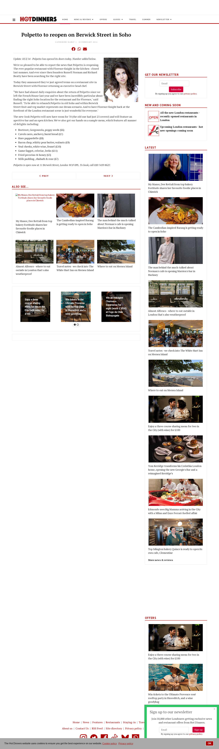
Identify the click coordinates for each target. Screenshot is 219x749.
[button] (67, 49)
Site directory (114, 728)
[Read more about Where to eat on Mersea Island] (116, 251)
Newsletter (163, 19)
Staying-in (129, 722)
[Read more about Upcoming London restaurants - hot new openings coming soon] (153, 130)
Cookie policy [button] (109, 743)
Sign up (198, 729)
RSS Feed (97, 728)
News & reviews (82, 19)
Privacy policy (133, 728)
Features (97, 722)
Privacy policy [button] (125, 743)
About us (67, 728)
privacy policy (190, 93)
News (86, 722)
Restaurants (113, 722)
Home (65, 19)
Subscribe (176, 89)
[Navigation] (14, 20)
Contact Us (82, 728)
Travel (132, 19)
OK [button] (209, 743)
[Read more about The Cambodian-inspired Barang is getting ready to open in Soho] (75, 205)
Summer (146, 19)
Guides (117, 19)
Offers (103, 19)
